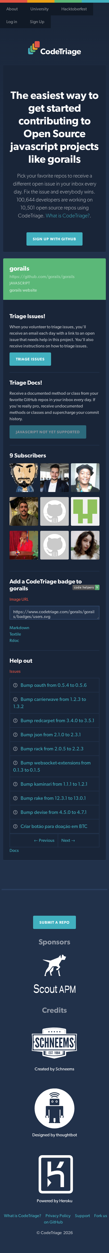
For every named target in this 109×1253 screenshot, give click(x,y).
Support (82, 1215)
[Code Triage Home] (54, 48)
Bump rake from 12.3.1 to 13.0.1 (53, 798)
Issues (15, 671)
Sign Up (37, 21)
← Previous (44, 840)
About (12, 8)
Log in (11, 21)
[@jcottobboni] (54, 490)
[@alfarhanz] (54, 524)
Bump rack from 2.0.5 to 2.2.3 (52, 748)
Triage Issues (30, 359)
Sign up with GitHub (54, 239)
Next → (68, 840)
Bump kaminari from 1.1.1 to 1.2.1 (54, 784)
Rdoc (14, 640)
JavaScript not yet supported (48, 432)
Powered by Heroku (54, 1200)
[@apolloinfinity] (54, 558)
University (39, 8)
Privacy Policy (58, 1215)
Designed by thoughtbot (54, 1134)
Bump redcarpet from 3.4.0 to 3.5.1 (57, 720)
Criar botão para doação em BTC (54, 826)
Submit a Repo (54, 922)
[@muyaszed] (24, 490)
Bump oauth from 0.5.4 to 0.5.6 (54, 685)
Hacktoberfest (74, 8)
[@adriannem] (85, 490)
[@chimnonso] (24, 558)
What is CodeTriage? (68, 215)
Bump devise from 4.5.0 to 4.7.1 (54, 812)
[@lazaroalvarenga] (24, 524)
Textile (15, 634)
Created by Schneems (54, 1068)
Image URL (19, 599)
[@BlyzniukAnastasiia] (85, 558)
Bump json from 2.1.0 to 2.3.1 (51, 734)
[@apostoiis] (85, 524)
